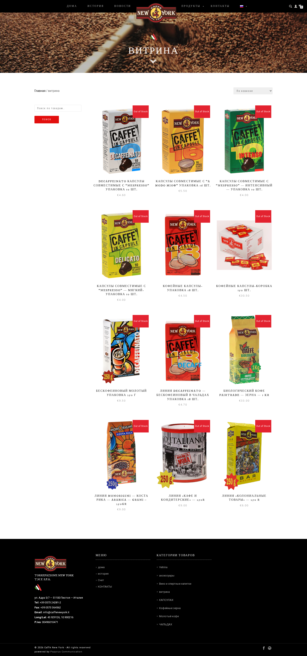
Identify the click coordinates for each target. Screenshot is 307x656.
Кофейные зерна (170, 608)
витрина (164, 591)
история (96, 6)
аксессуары (166, 575)
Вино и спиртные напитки (175, 583)
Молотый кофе (169, 616)
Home (156, 13)
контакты (220, 6)
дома (72, 6)
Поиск (46, 119)
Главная (40, 90)
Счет (101, 580)
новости (122, 6)
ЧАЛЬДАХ (165, 624)
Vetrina (163, 567)
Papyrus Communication (65, 651)
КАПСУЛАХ (166, 600)
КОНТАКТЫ (105, 586)
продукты (190, 6)
